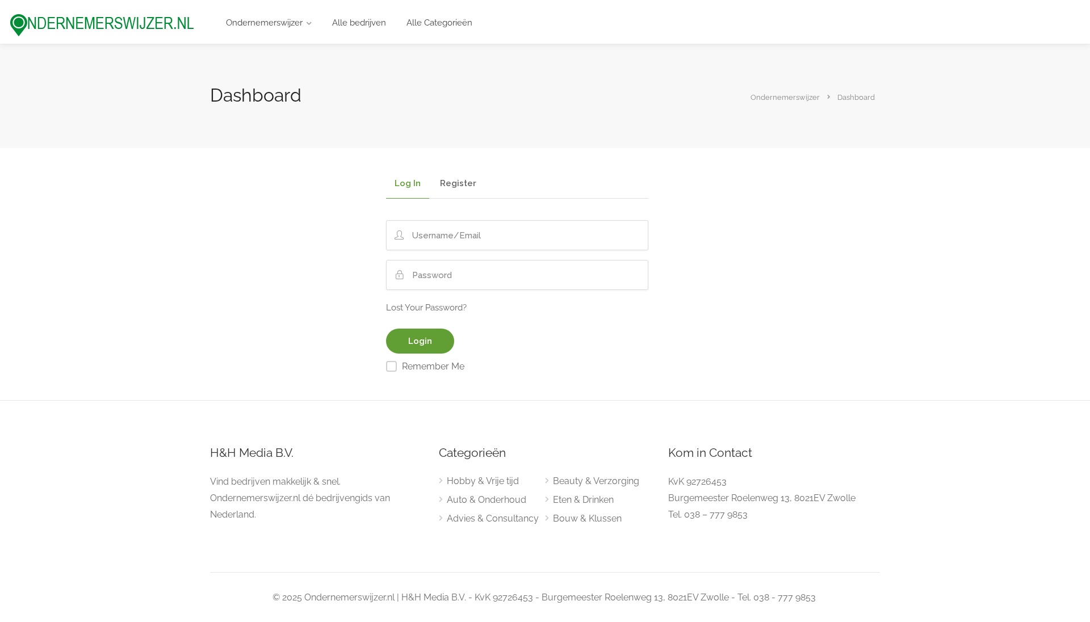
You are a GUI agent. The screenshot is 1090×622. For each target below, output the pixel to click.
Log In (408, 183)
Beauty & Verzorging (596, 481)
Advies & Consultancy (493, 518)
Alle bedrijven (359, 23)
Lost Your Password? (426, 307)
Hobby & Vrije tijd (483, 481)
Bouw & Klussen (587, 518)
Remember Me (433, 366)
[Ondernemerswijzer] (102, 24)
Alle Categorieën (439, 23)
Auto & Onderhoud (486, 499)
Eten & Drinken (583, 499)
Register (458, 183)
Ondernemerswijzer (264, 23)
